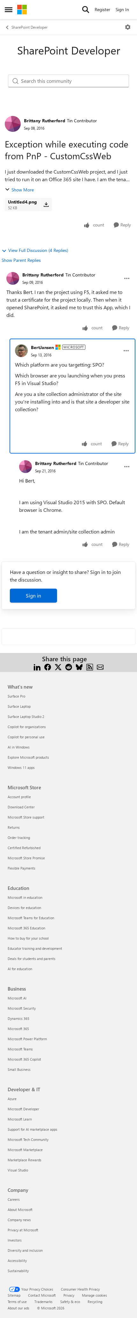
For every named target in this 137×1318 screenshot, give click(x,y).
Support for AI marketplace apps (32, 1129)
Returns (14, 827)
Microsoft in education (25, 897)
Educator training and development (35, 948)
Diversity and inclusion (25, 1250)
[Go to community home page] (22, 9)
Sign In (122, 9)
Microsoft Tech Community (28, 1139)
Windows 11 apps (21, 767)
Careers (14, 1199)
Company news (19, 1219)
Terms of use (17, 1301)
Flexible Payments (21, 868)
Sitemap (14, 1295)
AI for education (20, 968)
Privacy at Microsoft (23, 1230)
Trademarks (43, 1301)
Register (102, 9)
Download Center (21, 807)
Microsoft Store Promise (26, 858)
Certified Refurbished (24, 847)
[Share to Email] (100, 666)
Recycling (95, 1301)
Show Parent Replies (21, 260)
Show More (22, 190)
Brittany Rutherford (44, 121)
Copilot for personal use (26, 736)
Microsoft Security (22, 1008)
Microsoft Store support (26, 817)
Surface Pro (16, 696)
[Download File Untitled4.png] (46, 204)
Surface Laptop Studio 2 (26, 716)
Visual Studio (18, 1170)
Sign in (33, 595)
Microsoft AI (17, 998)
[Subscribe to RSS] (89, 666)
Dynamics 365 (18, 1018)
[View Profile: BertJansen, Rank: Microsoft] (21, 350)
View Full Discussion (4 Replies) (38, 250)
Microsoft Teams (20, 1049)
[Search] (86, 9)
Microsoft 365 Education (26, 928)
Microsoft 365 (18, 1028)
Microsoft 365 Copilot (24, 1059)
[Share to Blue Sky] (79, 666)
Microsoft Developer (23, 1109)
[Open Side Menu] (9, 9)
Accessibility (17, 1260)
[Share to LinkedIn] (37, 666)
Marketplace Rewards (24, 1159)
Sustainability (18, 1270)
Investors (15, 1240)
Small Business (19, 1069)
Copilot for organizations (27, 726)
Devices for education (24, 907)
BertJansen (42, 347)
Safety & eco (70, 1301)
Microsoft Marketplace (25, 1149)
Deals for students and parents (31, 958)
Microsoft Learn (20, 1119)
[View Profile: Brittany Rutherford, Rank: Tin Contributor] (13, 124)
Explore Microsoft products (28, 757)
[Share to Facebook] (47, 666)
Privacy (68, 1295)
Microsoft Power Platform (27, 1038)
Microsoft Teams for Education (31, 917)
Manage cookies (94, 1295)
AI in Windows (19, 747)
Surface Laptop (19, 706)
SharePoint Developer (29, 27)
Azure (12, 1098)
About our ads (18, 1308)
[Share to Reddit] (68, 666)
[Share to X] (58, 666)
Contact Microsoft (42, 1295)
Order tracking (19, 837)
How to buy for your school (28, 938)
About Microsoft (20, 1209)
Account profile (19, 796)
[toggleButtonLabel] (127, 27)
